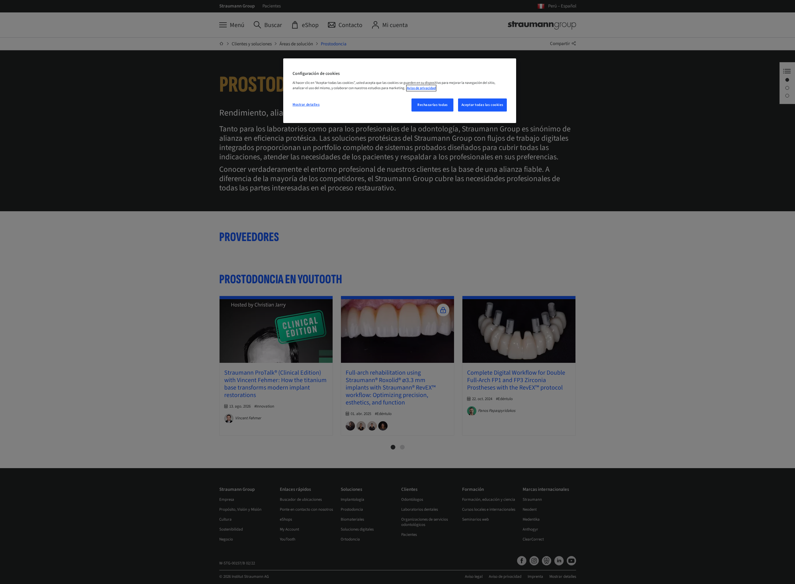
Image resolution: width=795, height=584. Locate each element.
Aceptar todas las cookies (482, 104)
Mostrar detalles (306, 104)
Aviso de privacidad (421, 88)
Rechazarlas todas (432, 104)
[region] (399, 90)
